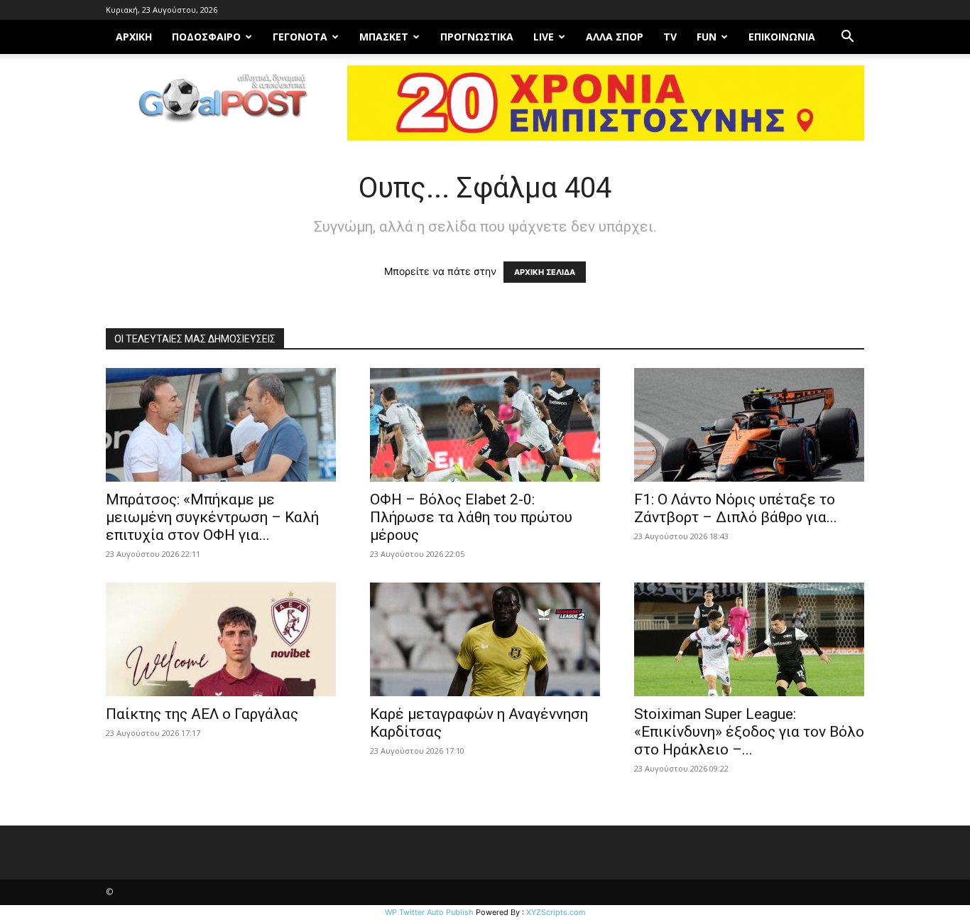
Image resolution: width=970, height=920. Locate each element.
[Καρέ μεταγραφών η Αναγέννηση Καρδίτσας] (485, 639)
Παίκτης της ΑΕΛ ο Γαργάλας (202, 714)
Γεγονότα (300, 36)
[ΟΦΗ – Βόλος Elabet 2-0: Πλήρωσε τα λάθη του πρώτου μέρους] (485, 425)
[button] (847, 38)
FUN (706, 36)
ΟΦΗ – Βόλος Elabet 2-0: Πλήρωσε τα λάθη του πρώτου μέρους (471, 517)
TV (670, 36)
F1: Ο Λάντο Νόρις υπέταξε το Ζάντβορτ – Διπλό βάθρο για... (735, 508)
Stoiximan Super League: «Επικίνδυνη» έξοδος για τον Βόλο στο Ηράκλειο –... (749, 731)
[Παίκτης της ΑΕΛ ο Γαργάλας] (221, 639)
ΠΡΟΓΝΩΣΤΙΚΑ (476, 36)
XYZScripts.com (556, 912)
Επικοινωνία (781, 36)
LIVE (543, 36)
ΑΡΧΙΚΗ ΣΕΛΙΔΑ (544, 272)
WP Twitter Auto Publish (429, 912)
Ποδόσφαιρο (206, 36)
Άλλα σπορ (614, 36)
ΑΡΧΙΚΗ (134, 36)
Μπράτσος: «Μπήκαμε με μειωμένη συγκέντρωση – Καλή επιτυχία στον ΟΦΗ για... (212, 517)
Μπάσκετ (383, 36)
